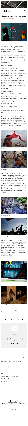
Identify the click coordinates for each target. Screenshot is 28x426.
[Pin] (11, 319)
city (8, 310)
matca (6, 18)
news (12, 310)
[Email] (18, 319)
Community (11, 18)
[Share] (5, 319)
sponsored (17, 310)
